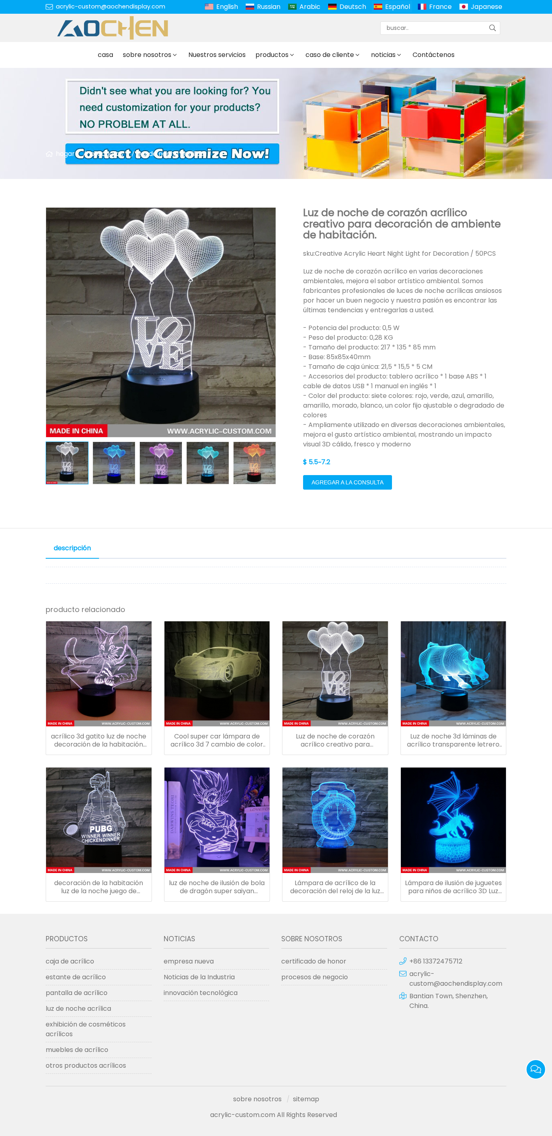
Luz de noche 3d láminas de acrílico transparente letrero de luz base (453, 740)
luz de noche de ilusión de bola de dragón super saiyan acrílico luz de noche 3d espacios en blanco (217, 887)
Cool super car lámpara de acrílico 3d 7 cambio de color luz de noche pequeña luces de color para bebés (217, 740)
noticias (383, 54)
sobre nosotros (147, 54)
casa (105, 54)
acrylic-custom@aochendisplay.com (110, 6)
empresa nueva (189, 961)
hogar (65, 153)
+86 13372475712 (435, 961)
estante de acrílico (76, 977)
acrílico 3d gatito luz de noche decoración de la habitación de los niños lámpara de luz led (98, 740)
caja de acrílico (70, 961)
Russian (268, 6)
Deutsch (352, 6)
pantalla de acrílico (76, 992)
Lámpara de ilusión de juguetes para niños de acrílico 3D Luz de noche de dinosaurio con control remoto (453, 887)
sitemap (306, 1099)
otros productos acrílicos (86, 1065)
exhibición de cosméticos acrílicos (86, 1029)
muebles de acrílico (77, 1049)
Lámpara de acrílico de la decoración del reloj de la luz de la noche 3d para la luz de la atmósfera (335, 887)
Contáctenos (434, 54)
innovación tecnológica (201, 992)
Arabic (309, 6)
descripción (72, 548)
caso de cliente (329, 54)
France (440, 6)
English (227, 6)
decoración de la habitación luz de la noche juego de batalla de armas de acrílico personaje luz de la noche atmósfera (98, 887)
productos (272, 54)
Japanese (486, 6)
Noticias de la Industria (199, 977)
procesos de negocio (314, 977)
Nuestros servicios (217, 54)
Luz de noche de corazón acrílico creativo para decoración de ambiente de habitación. (335, 740)
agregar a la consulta (347, 482)
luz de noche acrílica (171, 153)
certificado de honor (313, 961)
